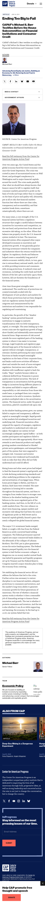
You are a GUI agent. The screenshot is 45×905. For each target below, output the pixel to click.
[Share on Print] (33, 81)
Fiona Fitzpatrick (7, 756)
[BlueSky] (29, 801)
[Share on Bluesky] (22, 81)
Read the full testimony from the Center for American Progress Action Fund (20, 157)
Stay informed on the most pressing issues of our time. (20, 820)
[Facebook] (9, 801)
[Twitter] (4, 801)
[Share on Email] (27, 81)
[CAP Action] (10, 868)
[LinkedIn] (23, 801)
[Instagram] (19, 801)
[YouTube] (14, 801)
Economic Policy (12, 686)
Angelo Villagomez (20, 756)
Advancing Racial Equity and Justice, (16, 71)
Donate (31, 3)
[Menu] (41, 4)
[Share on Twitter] (4, 81)
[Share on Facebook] (10, 81)
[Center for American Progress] (5, 4)
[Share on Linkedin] (16, 81)
